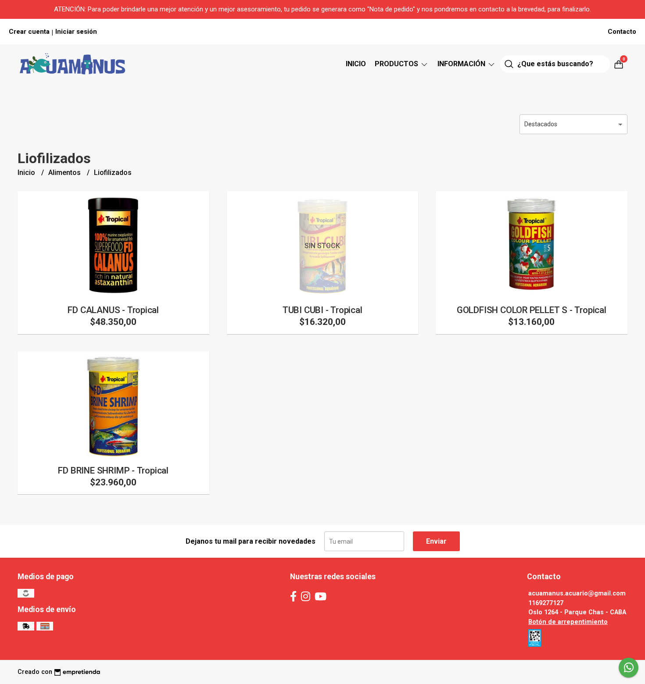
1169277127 (545, 603)
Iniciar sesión (76, 32)
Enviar (436, 541)
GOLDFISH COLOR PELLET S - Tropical (531, 310)
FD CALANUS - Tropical (113, 310)
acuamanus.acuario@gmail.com (577, 593)
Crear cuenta (29, 32)
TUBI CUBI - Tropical (322, 310)
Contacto (622, 32)
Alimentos (65, 172)
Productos (397, 64)
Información (462, 64)
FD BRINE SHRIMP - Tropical (113, 470)
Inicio (356, 64)
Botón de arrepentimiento (568, 622)
